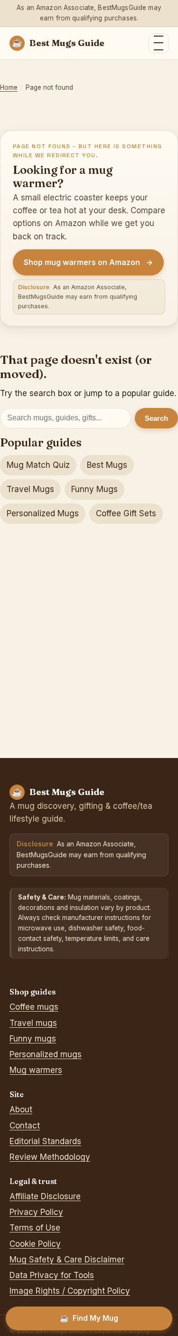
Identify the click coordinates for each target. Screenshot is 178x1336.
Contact (24, 1125)
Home (9, 87)
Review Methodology (49, 1157)
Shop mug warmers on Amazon (88, 262)
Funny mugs (32, 1038)
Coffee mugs (33, 1007)
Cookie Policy (35, 1244)
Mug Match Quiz (38, 465)
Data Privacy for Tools (51, 1275)
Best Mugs (107, 465)
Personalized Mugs (43, 513)
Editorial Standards (45, 1141)
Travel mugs (33, 1023)
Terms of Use (34, 1227)
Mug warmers (35, 1070)
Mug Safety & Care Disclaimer (66, 1259)
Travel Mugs (30, 489)
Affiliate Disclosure (45, 1196)
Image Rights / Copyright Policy (69, 1291)
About (20, 1109)
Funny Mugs (94, 489)
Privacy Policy (36, 1212)
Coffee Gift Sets (126, 513)
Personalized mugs (45, 1054)
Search (156, 418)
